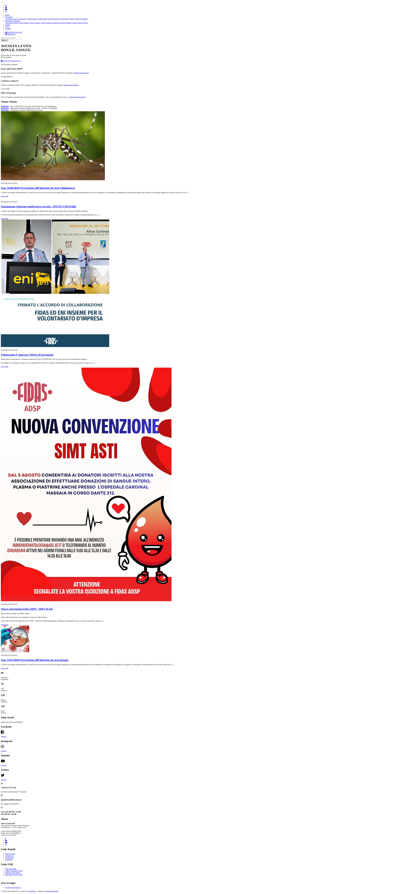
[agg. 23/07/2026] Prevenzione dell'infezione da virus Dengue (34, 660)
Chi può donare (34, 23)
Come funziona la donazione (50, 23)
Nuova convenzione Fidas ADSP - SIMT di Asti (27, 608)
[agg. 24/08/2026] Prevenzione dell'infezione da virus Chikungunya (38, 188)
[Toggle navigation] (2, 2)
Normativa (65, 19)
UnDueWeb (32, 891)
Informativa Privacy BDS (14, 875)
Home (7, 15)
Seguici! (3, 736)
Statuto (71, 19)
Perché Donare (24, 23)
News (7, 27)
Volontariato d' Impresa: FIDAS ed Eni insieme (27, 354)
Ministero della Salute (12, 873)
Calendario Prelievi (11, 23)
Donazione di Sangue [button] (12, 21)
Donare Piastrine (66, 23)
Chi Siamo (8, 19)
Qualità (49, 19)
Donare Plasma (77, 23)
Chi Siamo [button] (8, 17)
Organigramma (32, 19)
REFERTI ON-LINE (14, 32)
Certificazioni (42, 19)
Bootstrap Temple (52, 891)
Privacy (85, 23)
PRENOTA (11, 34)
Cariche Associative (19, 19)
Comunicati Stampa (81, 19)
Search (5, 40)
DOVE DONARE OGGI (11, 61)
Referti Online (10, 854)
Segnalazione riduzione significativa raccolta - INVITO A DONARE (38, 206)
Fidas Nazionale (10, 869)
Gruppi (7, 25)
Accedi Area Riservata (13, 887)
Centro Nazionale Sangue (14, 871)
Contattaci (8, 860)
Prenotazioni (9, 858)
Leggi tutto (4, 196)
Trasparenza (57, 19)
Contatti (8, 29)
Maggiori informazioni (81, 73)
